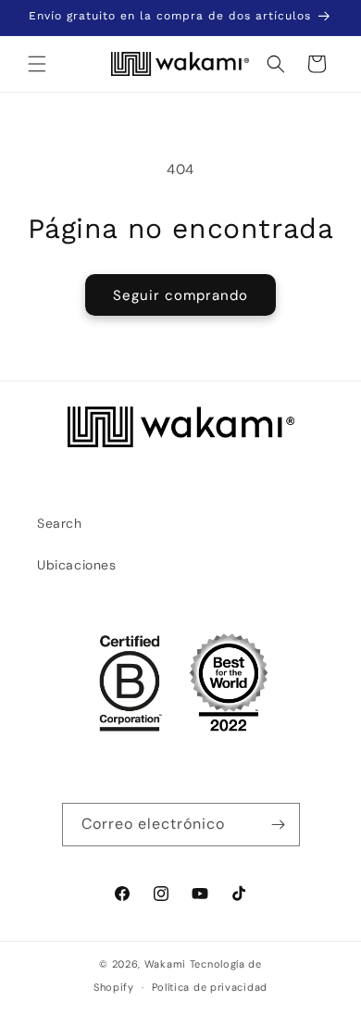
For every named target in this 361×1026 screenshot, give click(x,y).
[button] (37, 64)
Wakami (165, 963)
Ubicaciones (77, 565)
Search (59, 523)
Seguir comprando (180, 295)
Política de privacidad (210, 987)
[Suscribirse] (278, 824)
